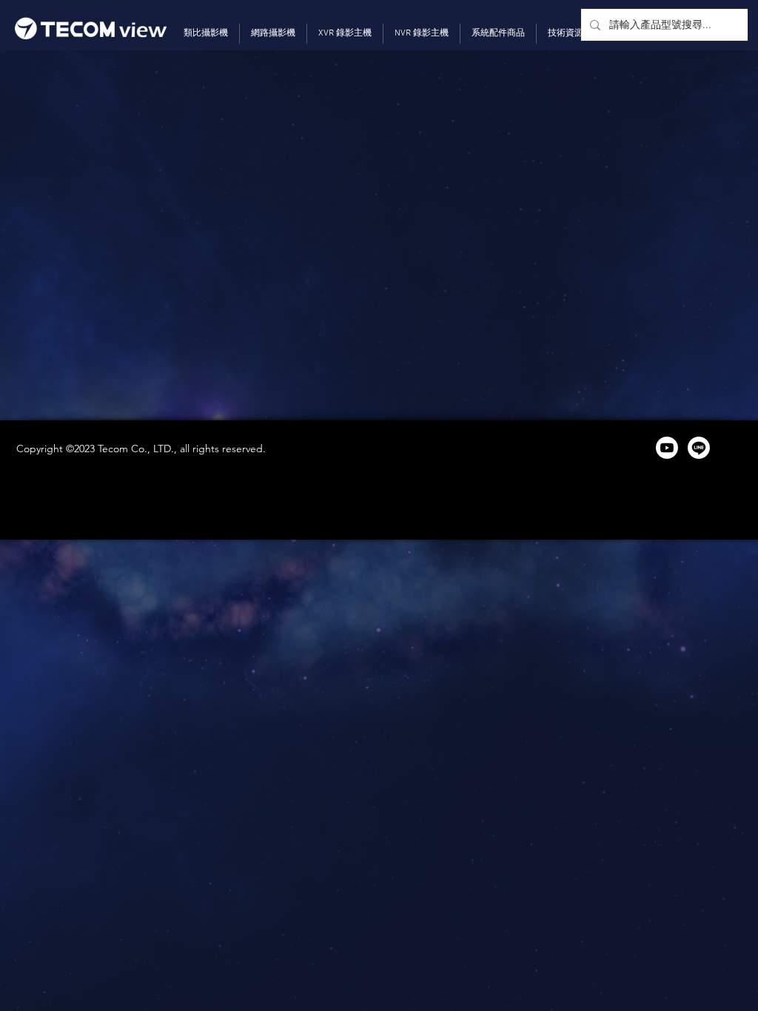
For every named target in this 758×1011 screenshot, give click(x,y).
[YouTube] (667, 448)
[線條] (699, 448)
